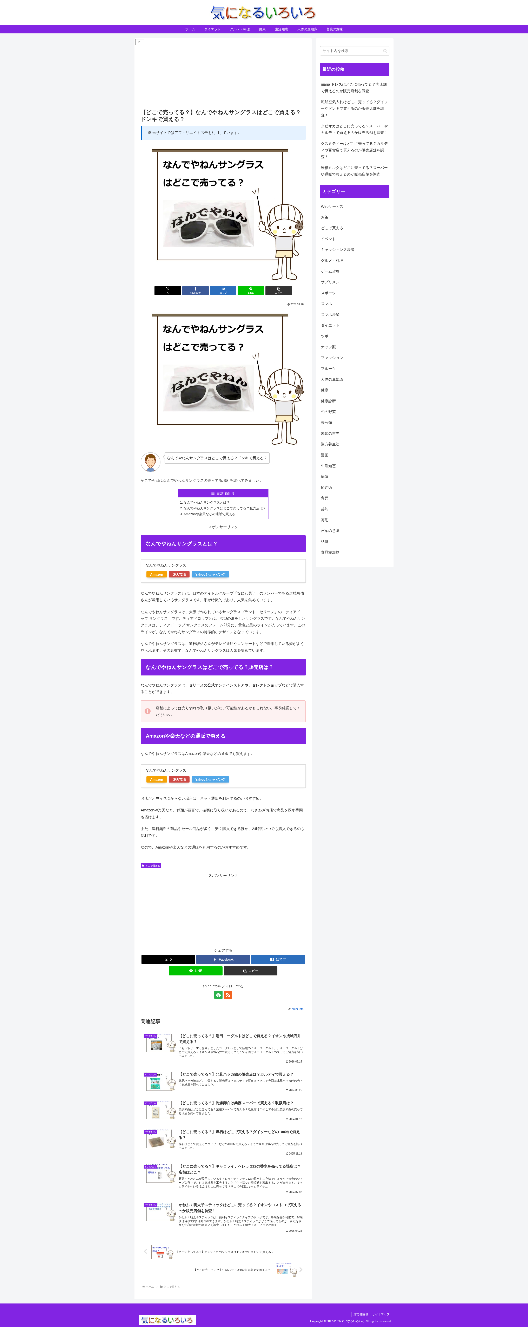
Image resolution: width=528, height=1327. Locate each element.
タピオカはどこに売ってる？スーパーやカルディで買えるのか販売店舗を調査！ (354, 129)
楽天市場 (179, 574)
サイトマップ (381, 1314)
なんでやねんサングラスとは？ (207, 502)
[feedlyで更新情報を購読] (218, 995)
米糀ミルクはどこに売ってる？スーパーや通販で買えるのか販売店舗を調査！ (354, 171)
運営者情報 (361, 1314)
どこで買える (152, 865)
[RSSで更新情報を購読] (228, 995)
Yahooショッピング (210, 574)
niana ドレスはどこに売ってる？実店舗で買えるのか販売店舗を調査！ (354, 87)
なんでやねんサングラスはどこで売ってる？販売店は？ (225, 508)
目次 (220, 493)
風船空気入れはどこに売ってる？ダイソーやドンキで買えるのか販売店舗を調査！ (354, 108)
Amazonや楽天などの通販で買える (209, 514)
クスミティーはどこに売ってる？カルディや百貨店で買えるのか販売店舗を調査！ (354, 150)
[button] (278, 290)
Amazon (156, 574)
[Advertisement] (223, 75)
